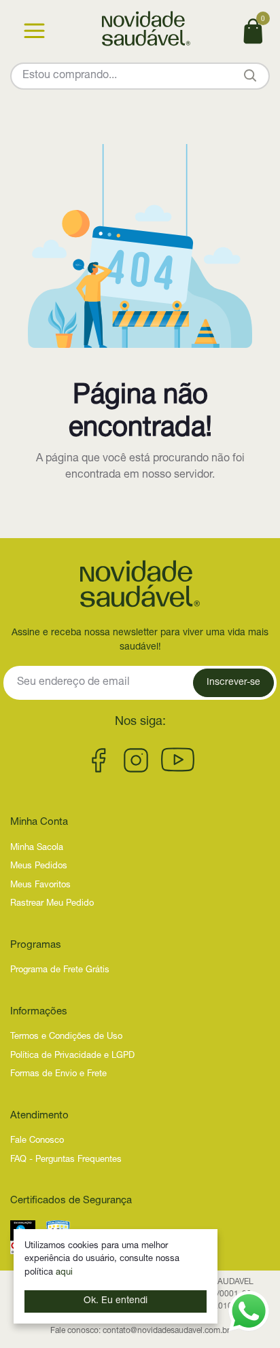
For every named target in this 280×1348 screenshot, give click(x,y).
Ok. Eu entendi (115, 1301)
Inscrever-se (233, 683)
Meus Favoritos (40, 885)
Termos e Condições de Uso (66, 1037)
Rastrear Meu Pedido (52, 904)
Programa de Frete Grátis (59, 970)
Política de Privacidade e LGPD (72, 1056)
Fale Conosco (37, 1141)
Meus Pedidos (38, 866)
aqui (64, 1273)
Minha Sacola (36, 848)
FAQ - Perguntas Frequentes (66, 1160)
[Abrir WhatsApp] (248, 1311)
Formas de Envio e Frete (58, 1074)
